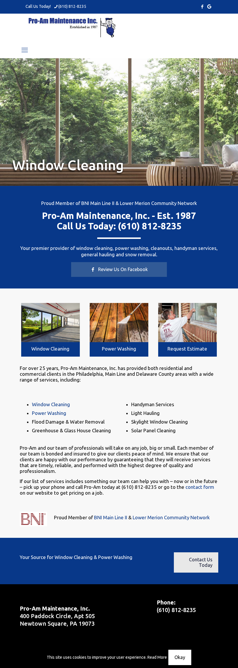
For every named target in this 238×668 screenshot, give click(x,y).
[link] (50, 322)
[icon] (209, 6)
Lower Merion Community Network (158, 203)
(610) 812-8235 (72, 6)
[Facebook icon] (202, 6)
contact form (199, 487)
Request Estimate (187, 348)
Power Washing (119, 348)
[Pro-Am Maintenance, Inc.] (72, 28)
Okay (179, 657)
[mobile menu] (25, 50)
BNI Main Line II (97, 203)
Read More (157, 657)
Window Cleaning (50, 348)
